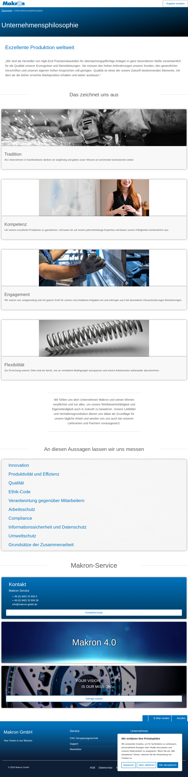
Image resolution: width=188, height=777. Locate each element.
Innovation (19, 465)
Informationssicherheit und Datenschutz (48, 527)
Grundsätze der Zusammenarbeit (41, 544)
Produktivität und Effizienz (34, 474)
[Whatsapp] (47, 754)
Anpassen (128, 765)
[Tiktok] (38, 754)
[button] (155, 3)
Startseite (6, 10)
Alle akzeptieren (168, 765)
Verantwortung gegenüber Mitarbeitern (46, 500)
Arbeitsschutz (22, 509)
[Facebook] (12, 754)
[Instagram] (21, 754)
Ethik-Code (20, 491)
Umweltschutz (22, 535)
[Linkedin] (29, 754)
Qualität (16, 482)
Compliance (20, 518)
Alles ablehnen (147, 765)
